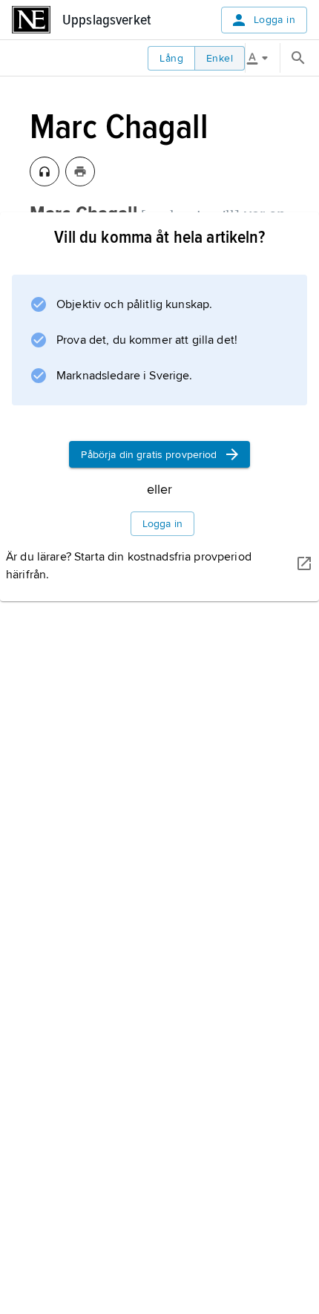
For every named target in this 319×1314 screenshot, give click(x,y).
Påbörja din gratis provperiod (149, 454)
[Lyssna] (44, 171)
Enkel (219, 58)
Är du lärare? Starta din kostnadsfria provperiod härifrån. (128, 565)
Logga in (274, 19)
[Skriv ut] (80, 171)
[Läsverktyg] (263, 58)
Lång (171, 58)
